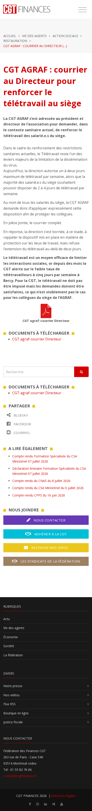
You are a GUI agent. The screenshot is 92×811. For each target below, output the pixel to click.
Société (8, 646)
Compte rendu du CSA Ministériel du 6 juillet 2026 (48, 488)
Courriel (21, 432)
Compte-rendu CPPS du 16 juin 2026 (38, 495)
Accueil (9, 36)
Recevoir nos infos (49, 547)
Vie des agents (34, 36)
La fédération (13, 655)
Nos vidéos (11, 695)
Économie (10, 637)
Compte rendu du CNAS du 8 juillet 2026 (41, 481)
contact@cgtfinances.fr (20, 776)
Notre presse (12, 686)
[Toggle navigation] (82, 9)
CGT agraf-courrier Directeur (36, 339)
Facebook (22, 424)
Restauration (15, 41)
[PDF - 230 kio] (46, 310)
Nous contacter (49, 520)
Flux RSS (9, 704)
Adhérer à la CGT (50, 534)
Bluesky (20, 415)
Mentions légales (63, 796)
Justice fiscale (13, 722)
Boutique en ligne (16, 713)
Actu (6, 619)
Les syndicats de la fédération (49, 561)
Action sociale (65, 36)
